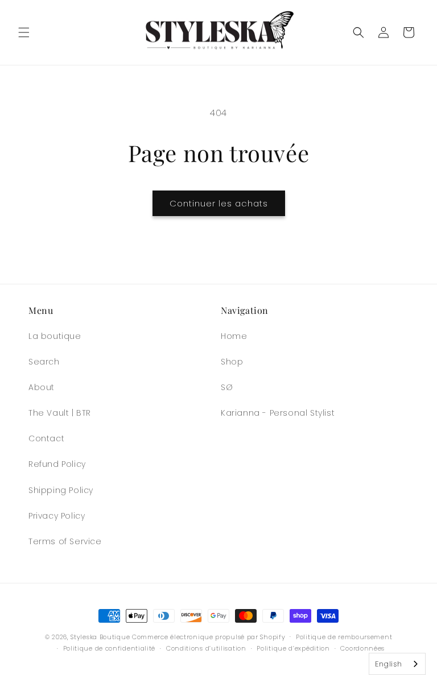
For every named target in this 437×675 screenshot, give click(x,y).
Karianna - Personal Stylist (278, 413)
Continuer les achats (219, 203)
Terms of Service (65, 541)
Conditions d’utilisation (206, 648)
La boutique (54, 336)
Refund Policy (57, 464)
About (41, 387)
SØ (227, 387)
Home (234, 336)
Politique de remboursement (344, 636)
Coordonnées (362, 648)
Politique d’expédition (293, 648)
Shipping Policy (60, 490)
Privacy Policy (56, 515)
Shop (232, 361)
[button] (23, 32)
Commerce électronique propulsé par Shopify (208, 636)
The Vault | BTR (59, 413)
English (388, 664)
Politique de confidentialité (109, 648)
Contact (46, 438)
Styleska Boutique (100, 636)
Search (44, 361)
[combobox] (397, 664)
